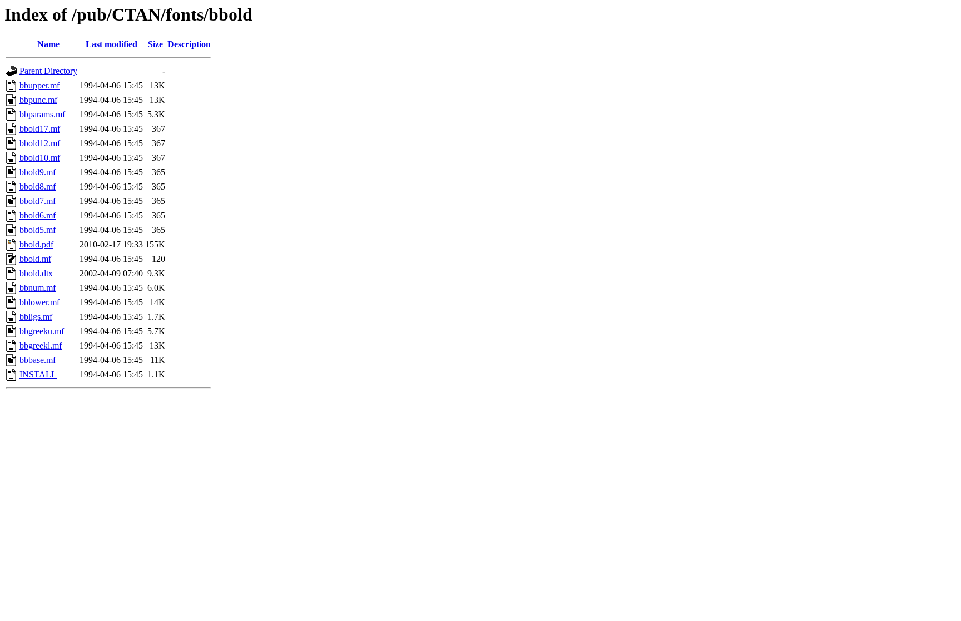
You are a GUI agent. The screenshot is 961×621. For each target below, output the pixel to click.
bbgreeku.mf (41, 331)
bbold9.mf (37, 172)
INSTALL (38, 374)
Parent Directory (48, 71)
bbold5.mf (37, 230)
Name (48, 44)
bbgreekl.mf (40, 345)
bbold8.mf (37, 186)
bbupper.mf (39, 85)
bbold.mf (35, 259)
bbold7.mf (37, 201)
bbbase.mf (37, 360)
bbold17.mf (39, 128)
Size (155, 44)
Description (189, 44)
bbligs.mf (35, 316)
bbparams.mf (42, 114)
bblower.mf (39, 302)
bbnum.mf (37, 287)
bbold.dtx (36, 273)
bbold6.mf (37, 215)
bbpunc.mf (38, 100)
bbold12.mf (39, 143)
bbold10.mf (39, 157)
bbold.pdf (36, 244)
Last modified (111, 44)
